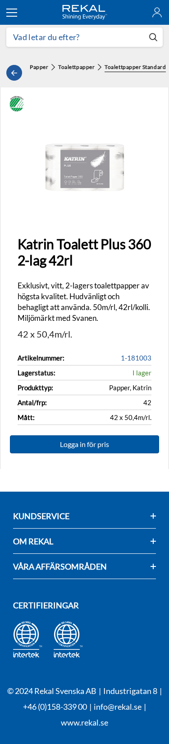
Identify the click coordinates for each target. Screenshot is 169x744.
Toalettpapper (76, 67)
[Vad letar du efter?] (84, 37)
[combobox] (75, 37)
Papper (39, 67)
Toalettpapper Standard (135, 67)
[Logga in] (157, 12)
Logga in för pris (84, 444)
